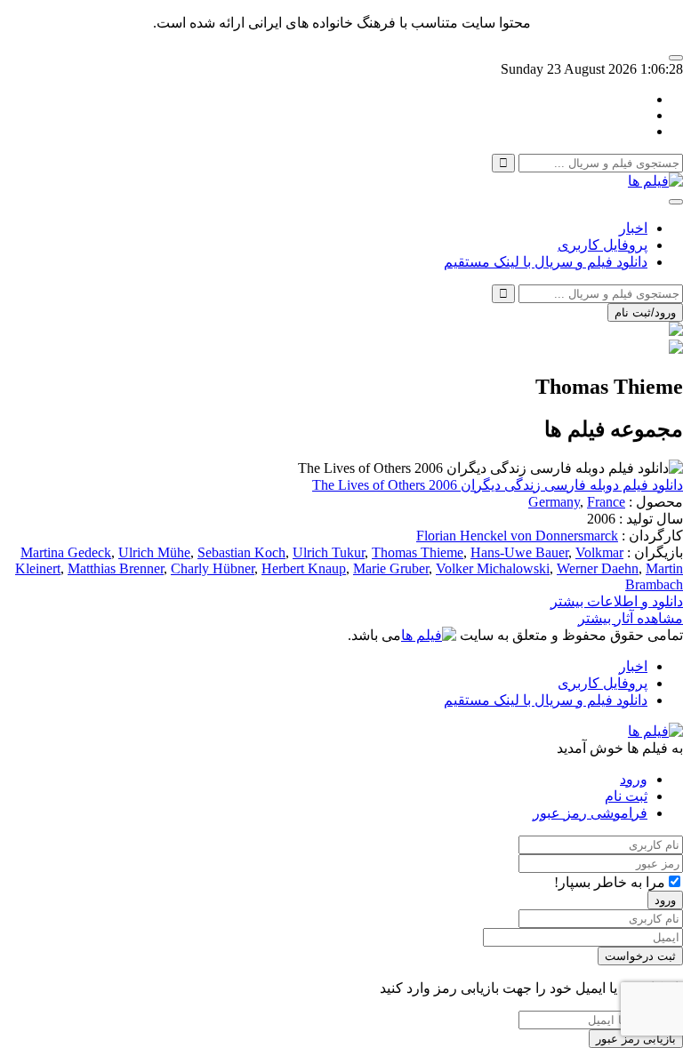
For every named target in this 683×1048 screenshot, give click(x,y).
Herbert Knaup (303, 568)
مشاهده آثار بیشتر (630, 618)
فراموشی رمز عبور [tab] (590, 812)
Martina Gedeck (65, 552)
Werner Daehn (598, 568)
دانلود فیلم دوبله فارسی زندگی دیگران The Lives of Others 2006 (497, 484)
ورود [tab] (633, 779)
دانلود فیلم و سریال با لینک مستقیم (545, 261)
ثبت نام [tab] (626, 796)
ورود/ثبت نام (645, 312)
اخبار (633, 228)
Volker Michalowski (493, 568)
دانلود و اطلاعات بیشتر (616, 601)
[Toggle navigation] (676, 201)
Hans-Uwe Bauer (519, 552)
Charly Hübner (212, 568)
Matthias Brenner (116, 568)
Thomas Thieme (417, 552)
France (606, 501)
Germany (554, 501)
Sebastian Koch (241, 552)
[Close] (676, 57)
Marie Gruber (391, 568)
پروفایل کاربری (602, 244)
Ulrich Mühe (154, 552)
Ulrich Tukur (329, 552)
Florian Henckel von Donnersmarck (517, 535)
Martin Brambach (654, 576)
